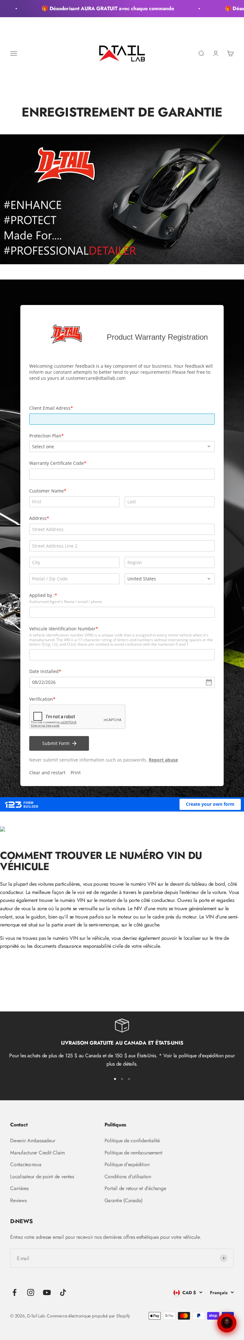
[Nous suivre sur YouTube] (47, 1292)
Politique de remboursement (133, 1152)
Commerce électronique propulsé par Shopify (88, 1316)
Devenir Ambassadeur (32, 1140)
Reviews (18, 1200)
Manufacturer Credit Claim (37, 1152)
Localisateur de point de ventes (42, 1176)
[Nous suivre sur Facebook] (14, 1292)
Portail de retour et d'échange (135, 1188)
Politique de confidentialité (132, 1140)
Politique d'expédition (127, 1164)
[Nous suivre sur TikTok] (63, 1292)
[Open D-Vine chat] (226, 1322)
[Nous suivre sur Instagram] (30, 1292)
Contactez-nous (25, 1164)
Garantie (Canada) (124, 1200)
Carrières (19, 1188)
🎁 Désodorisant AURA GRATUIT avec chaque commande (102, 8)
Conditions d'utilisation (128, 1176)
